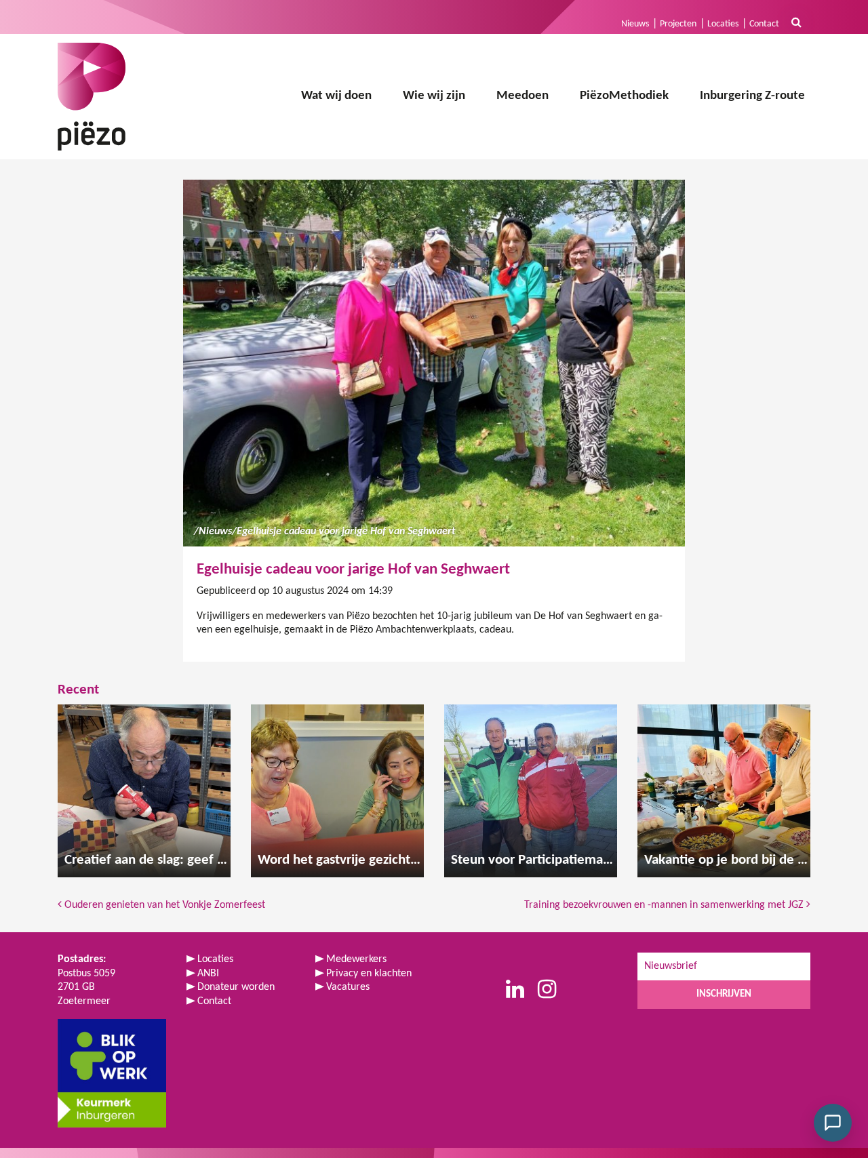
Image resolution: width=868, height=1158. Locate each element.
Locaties (722, 24)
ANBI (208, 973)
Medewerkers (356, 959)
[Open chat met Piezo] (833, 1123)
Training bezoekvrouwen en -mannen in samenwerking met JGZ (665, 905)
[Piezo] (91, 97)
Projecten (678, 24)
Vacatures (348, 987)
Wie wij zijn (434, 95)
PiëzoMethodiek (624, 95)
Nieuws (635, 24)
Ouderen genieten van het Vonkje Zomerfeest (163, 905)
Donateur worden (236, 987)
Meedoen (522, 95)
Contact (764, 24)
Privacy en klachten (369, 973)
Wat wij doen (336, 95)
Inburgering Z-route (752, 95)
